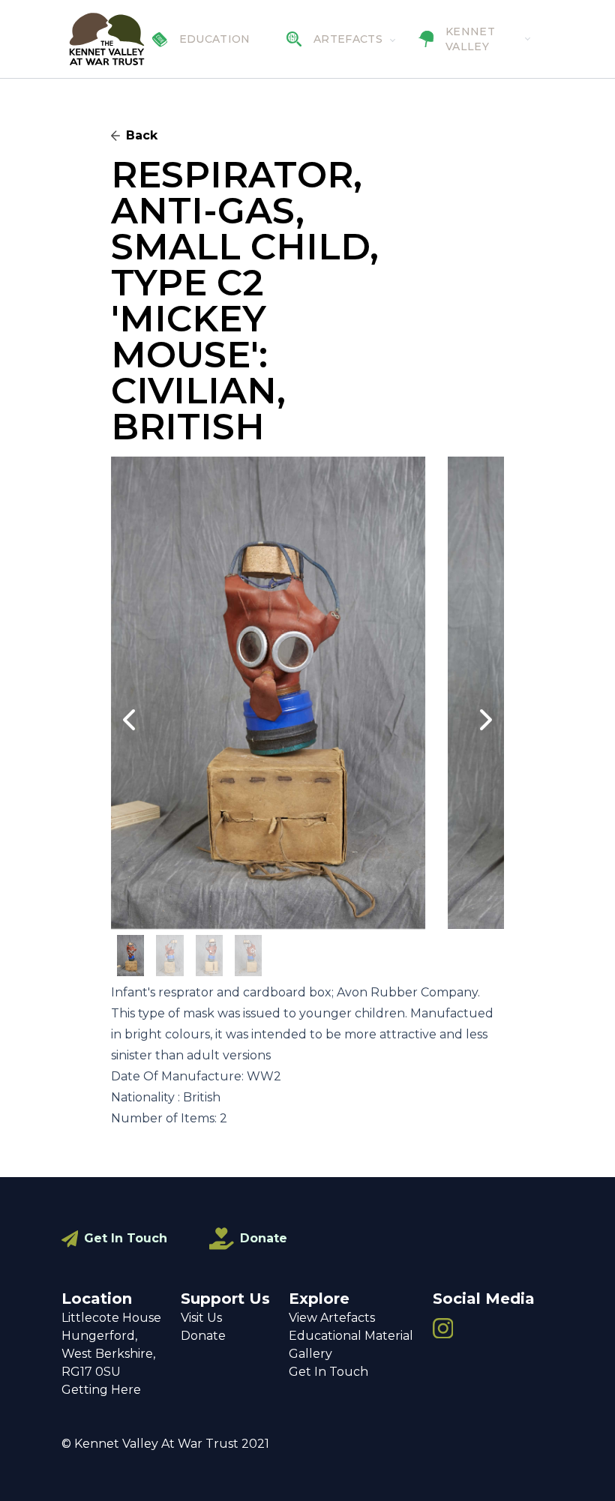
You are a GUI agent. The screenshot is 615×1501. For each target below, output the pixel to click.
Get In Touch (125, 1238)
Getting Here (101, 1390)
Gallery (310, 1354)
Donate (263, 1238)
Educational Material (351, 1336)
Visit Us (201, 1318)
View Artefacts (332, 1318)
